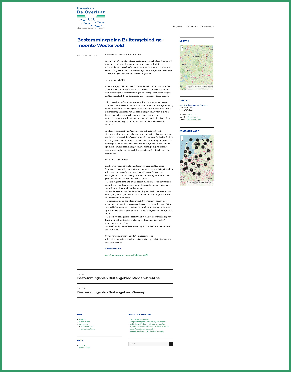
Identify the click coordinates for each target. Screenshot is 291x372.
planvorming (92, 55)
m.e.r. (79, 55)
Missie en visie (192, 27)
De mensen (206, 27)
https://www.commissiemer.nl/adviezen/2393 (126, 255)
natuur (84, 55)
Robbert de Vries (87, 327)
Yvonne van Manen (88, 329)
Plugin (210, 86)
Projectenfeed (84, 348)
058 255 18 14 (191, 115)
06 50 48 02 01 (192, 117)
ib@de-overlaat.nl (194, 120)
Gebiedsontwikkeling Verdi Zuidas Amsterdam (147, 324)
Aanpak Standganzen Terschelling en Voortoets (148, 322)
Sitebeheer (83, 345)
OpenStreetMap (193, 86)
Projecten (177, 27)
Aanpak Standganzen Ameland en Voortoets (147, 331)
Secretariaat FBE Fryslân (139, 319)
